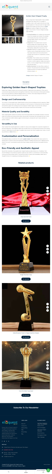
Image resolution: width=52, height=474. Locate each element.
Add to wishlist (47, 188)
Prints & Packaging (41, 427)
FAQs (22, 429)
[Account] (26, 471)
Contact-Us (24, 425)
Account (26, 472)
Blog (22, 433)
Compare (47, 194)
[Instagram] (6, 441)
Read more (27, 221)
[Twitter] (4, 441)
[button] (21, 17)
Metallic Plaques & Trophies (37, 75)
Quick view (47, 191)
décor (11, 131)
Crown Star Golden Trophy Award (26, 390)
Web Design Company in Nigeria (18, 465)
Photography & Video (41, 435)
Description (26, 82)
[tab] (26, 82)
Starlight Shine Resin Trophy (26, 274)
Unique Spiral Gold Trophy (26, 216)
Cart (43, 472)
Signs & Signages (41, 437)
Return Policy (24, 431)
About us (23, 423)
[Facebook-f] (2, 441)
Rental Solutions (40, 433)
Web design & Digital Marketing (41, 430)
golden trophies (27, 138)
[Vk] (9, 441)
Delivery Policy (24, 427)
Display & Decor (40, 425)
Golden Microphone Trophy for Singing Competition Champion (26, 332)
